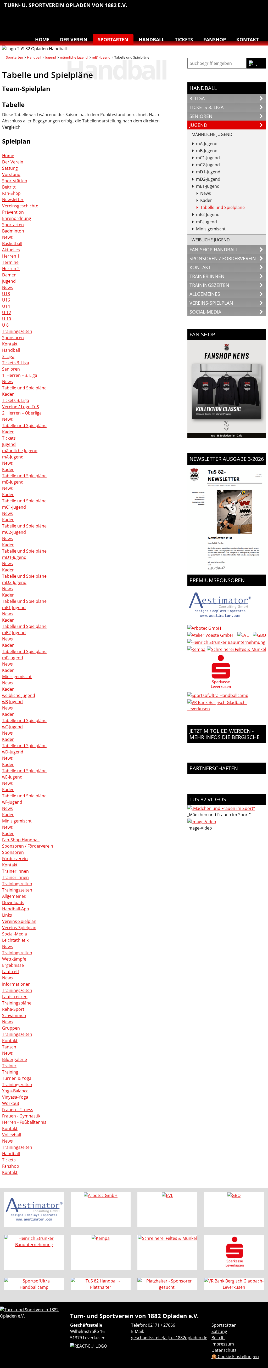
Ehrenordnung (16, 218)
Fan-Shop (11, 193)
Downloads (13, 902)
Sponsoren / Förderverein (27, 846)
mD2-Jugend (14, 582)
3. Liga (8, 356)
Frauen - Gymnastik (21, 1116)
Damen (9, 275)
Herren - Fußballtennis (24, 1122)
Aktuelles (11, 250)
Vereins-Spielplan (19, 921)
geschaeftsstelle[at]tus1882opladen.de (169, 1338)
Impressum (222, 1344)
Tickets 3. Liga (15, 363)
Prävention (13, 212)
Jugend (50, 57)
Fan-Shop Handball (21, 840)
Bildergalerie (14, 1059)
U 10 (6, 319)
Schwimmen (247, 8)
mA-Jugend (13, 457)
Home (42, 39)
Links (7, 915)
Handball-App (15, 909)
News (7, 237)
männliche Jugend (74, 57)
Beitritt (9, 187)
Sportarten (113, 39)
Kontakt (247, 39)
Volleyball (247, 20)
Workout (10, 1103)
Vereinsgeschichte (20, 206)
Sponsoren (13, 337)
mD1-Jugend (14, 557)
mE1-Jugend (101, 57)
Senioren (11, 369)
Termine (10, 262)
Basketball (192, 8)
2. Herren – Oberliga (22, 413)
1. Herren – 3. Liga (19, 375)
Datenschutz (223, 1350)
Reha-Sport (236, 8)
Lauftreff (225, 8)
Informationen (16, 984)
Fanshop (214, 39)
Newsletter (13, 199)
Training (10, 1072)
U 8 (5, 325)
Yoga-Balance (15, 1091)
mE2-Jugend (14, 632)
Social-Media (14, 934)
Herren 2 (11, 268)
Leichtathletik (214, 8)
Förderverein (15, 858)
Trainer (9, 1066)
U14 (6, 306)
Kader (8, 394)
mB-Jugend (13, 482)
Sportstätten (14, 181)
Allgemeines (14, 896)
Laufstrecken (14, 997)
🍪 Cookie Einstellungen (235, 1356)
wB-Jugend (12, 702)
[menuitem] (192, 9)
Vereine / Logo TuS (20, 407)
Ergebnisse (13, 965)
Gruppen (11, 1028)
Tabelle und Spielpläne (24, 388)
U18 (6, 294)
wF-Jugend (12, 802)
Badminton (258, 20)
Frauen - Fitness (17, 1109)
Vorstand (11, 174)
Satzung (10, 168)
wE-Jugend (12, 777)
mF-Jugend (12, 658)
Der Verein (73, 39)
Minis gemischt (17, 676)
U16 (6, 300)
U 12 (6, 312)
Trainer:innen (15, 871)
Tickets (184, 39)
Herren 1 (11, 256)
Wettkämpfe (14, 959)
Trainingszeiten (17, 331)
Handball (203, 8)
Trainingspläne (16, 1003)
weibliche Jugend (18, 695)
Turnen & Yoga (258, 8)
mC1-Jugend (14, 507)
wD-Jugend (12, 752)
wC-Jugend (12, 727)
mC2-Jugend (14, 532)
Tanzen (236, 20)
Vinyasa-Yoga (15, 1097)
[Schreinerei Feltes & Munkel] (236, 649)
